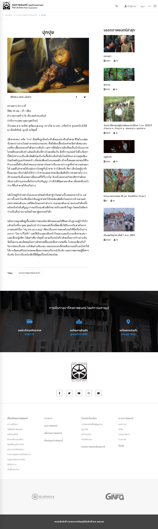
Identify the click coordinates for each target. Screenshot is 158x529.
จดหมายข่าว (124, 434)
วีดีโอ (120, 429)
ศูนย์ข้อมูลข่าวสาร (15, 444)
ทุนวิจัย (84, 429)
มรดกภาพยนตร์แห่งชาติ (29, 273)
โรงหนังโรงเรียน (89, 418)
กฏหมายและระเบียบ (16, 459)
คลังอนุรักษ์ (12, 434)
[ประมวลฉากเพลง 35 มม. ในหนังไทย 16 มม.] (125, 196)
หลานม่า (107, 56)
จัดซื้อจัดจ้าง (13, 469)
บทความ (122, 424)
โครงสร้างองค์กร (15, 439)
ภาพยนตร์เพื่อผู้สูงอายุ (92, 424)
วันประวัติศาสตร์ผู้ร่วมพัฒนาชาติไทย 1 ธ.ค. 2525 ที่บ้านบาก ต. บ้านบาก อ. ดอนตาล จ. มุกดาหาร (128, 127)
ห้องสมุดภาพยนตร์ (53, 440)
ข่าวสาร (48, 418)
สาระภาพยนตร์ (125, 418)
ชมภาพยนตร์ (50, 425)
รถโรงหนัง (86, 434)
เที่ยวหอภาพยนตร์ (53, 433)
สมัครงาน (11, 464)
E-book (122, 439)
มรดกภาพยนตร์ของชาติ (26, 15)
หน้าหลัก (8, 15)
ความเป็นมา (12, 424)
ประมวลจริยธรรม (15, 449)
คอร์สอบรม (86, 439)
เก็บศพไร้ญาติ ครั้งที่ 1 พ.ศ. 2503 (119, 235)
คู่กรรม (107, 84)
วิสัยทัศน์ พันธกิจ (15, 429)
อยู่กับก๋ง (108, 157)
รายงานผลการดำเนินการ (19, 454)
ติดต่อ (121, 446)
